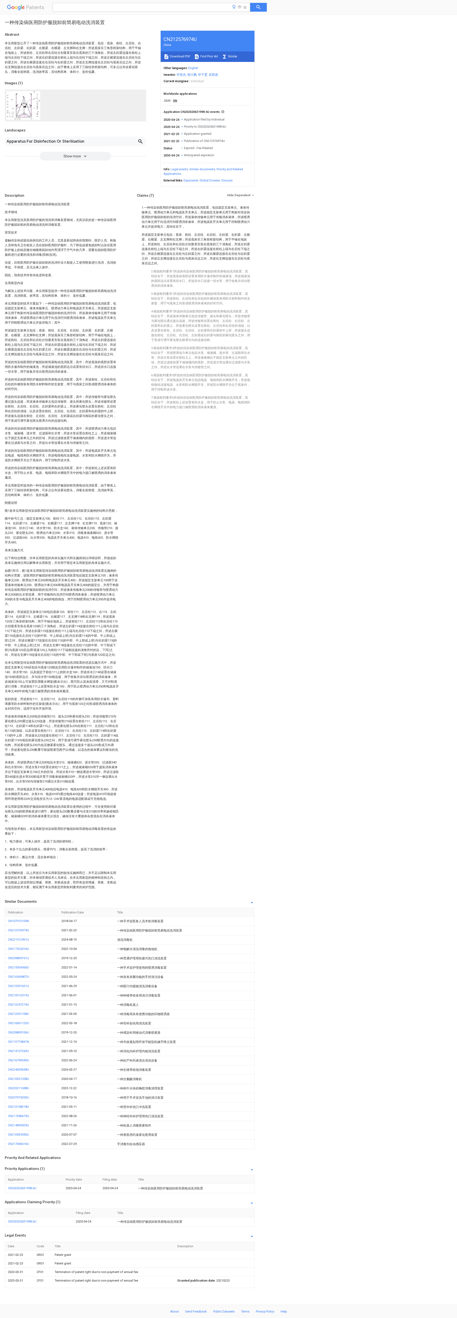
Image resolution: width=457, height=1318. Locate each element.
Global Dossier (209, 180)
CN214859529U (18, 1125)
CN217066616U (18, 1144)
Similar (232, 56)
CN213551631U (18, 986)
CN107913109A (18, 921)
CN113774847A (18, 1041)
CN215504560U (18, 967)
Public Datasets (224, 1311)
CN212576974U (18, 930)
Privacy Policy (265, 1311)
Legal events (179, 169)
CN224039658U (18, 1069)
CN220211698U (18, 1088)
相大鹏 (192, 74)
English (193, 68)
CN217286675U (18, 1116)
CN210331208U (18, 1079)
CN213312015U (18, 995)
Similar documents (202, 169)
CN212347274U (18, 1004)
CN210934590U (18, 1134)
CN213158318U (18, 1106)
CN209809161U (18, 958)
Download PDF (179, 56)
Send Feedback (196, 1311)
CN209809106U (18, 1032)
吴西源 (213, 74)
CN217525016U (18, 949)
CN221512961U (18, 939)
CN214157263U (18, 1051)
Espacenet (191, 180)
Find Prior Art (209, 56)
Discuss (227, 180)
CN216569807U (18, 976)
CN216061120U (18, 1023)
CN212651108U (18, 1014)
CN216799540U (18, 1060)
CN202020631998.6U (22, 1188)
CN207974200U (18, 1097)
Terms (245, 1311)
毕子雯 (202, 74)
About (174, 1311)
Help (284, 1311)
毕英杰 (181, 74)
